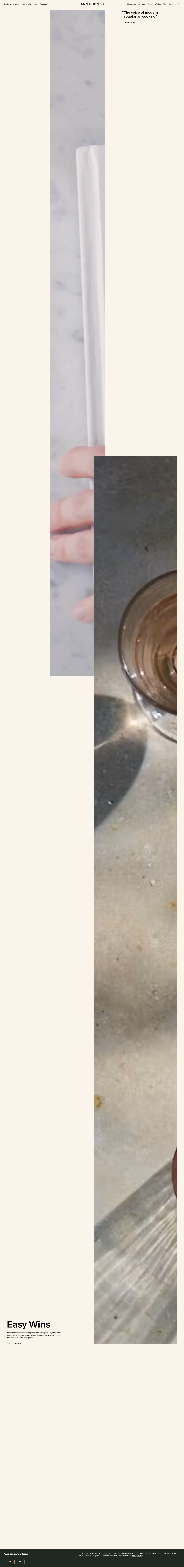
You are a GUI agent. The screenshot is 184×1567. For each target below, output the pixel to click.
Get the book (13, 1343)
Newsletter (131, 4)
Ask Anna (142, 4)
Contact (172, 4)
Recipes (7, 4)
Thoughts (43, 4)
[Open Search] (179, 4)
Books (150, 4)
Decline (19, 1562)
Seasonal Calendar (30, 4)
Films (165, 4)
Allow (8, 1562)
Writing (158, 4)
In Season (16, 4)
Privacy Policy (137, 1556)
